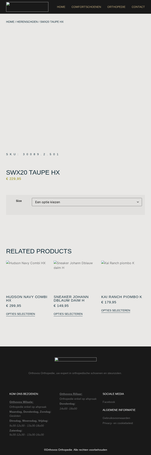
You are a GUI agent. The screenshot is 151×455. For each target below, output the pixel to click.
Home (61, 6)
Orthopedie (116, 6)
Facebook (109, 401)
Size (19, 200)
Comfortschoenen (86, 6)
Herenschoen (27, 21)
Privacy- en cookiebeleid (118, 423)
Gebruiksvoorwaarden (116, 418)
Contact (138, 6)
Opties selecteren (20, 313)
